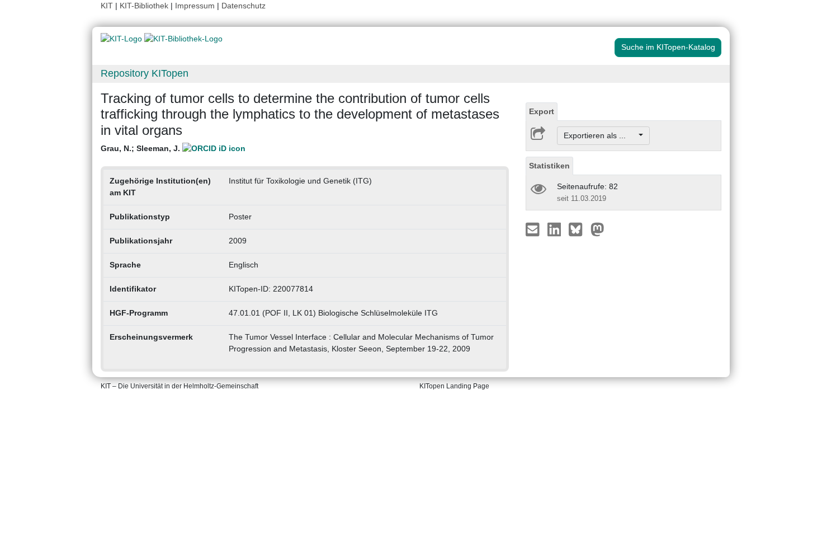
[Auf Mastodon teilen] (597, 228)
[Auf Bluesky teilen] (578, 228)
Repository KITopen (144, 73)
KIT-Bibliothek (145, 5)
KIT (107, 5)
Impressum (195, 5)
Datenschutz (243, 5)
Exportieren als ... (600, 135)
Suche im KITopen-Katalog (668, 47)
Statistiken (549, 165)
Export (541, 111)
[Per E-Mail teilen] (534, 228)
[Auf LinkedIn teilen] (555, 228)
